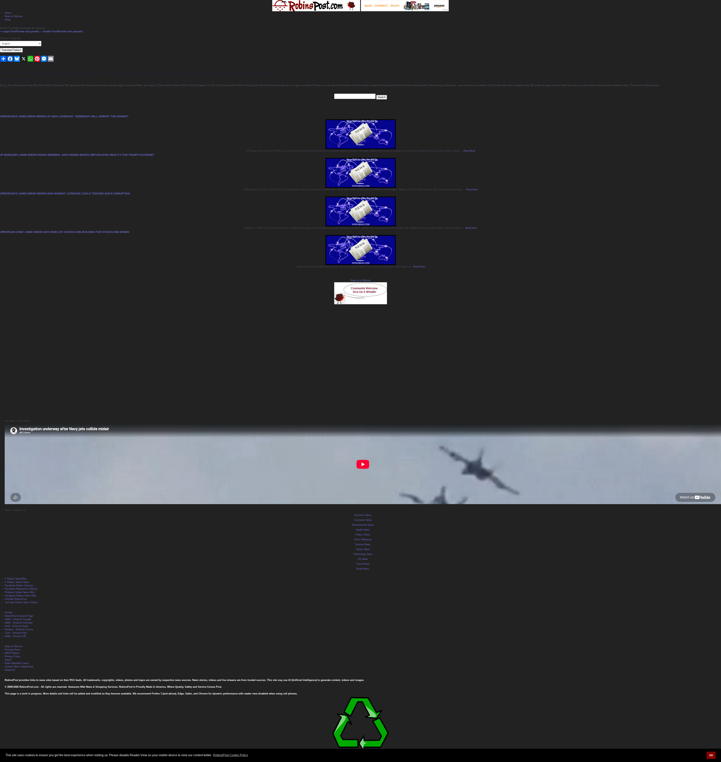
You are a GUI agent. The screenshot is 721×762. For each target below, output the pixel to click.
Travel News (363, 563)
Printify (8, 612)
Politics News (362, 534)
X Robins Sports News (17, 582)
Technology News (363, 554)
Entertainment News (363, 524)
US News (363, 559)
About (8, 659)
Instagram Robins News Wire (20, 595)
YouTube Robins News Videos (21, 602)
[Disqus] (360, 361)
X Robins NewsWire (15, 578)
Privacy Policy (12, 656)
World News (362, 568)
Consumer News (363, 520)
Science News (363, 544)
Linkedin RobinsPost (16, 599)
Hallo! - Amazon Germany (19, 622)
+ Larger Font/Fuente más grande (19, 31)
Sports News (363, 549)
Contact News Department (19, 666)
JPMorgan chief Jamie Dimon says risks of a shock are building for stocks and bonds (64, 231)
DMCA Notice (12, 653)
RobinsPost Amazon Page (19, 615)
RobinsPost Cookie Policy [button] (230, 755)
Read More (469, 150)
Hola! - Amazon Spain (16, 626)
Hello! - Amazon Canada (18, 619)
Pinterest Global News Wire (20, 592)
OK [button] (711, 755)
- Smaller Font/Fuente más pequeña (62, 31)
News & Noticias (14, 16)
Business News (362, 515)
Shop (7, 19)
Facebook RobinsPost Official (21, 588)
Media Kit (10, 670)
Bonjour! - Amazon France (19, 629)
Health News (363, 529)
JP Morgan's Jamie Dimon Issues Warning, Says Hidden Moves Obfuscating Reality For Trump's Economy (77, 154)
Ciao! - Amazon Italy (16, 632)
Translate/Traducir (11, 50)
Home (8, 12)
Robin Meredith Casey (17, 663)
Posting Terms (12, 649)
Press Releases (363, 539)
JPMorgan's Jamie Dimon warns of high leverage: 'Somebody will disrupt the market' (64, 116)
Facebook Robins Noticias (19, 585)
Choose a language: (11, 38)
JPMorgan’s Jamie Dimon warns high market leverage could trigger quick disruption (65, 193)
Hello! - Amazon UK (15, 636)
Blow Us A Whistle (360, 280)
